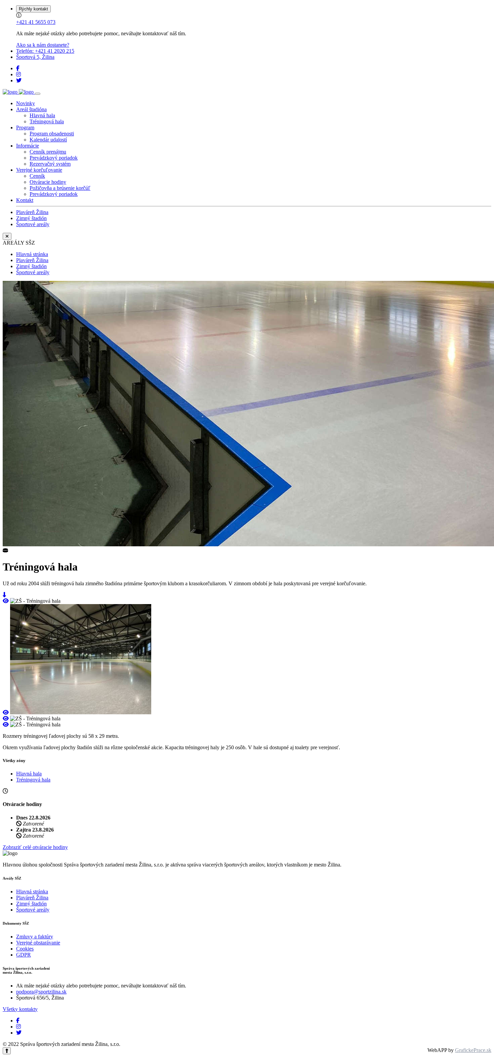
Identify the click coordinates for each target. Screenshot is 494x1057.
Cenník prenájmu (48, 152)
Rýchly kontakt (33, 8)
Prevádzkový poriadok (54, 158)
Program (25, 127)
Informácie (27, 146)
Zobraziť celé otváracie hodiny (35, 847)
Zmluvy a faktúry (34, 936)
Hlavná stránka (32, 254)
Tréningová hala (47, 121)
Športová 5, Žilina (35, 57)
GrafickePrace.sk (473, 1050)
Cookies (25, 949)
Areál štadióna (31, 109)
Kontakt (24, 200)
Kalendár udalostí (48, 139)
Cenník (37, 176)
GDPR (23, 955)
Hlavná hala (42, 115)
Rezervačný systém (50, 164)
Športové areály (32, 224)
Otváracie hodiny (48, 182)
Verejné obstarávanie (38, 942)
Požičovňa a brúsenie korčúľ (60, 188)
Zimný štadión (31, 218)
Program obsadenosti (52, 133)
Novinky (25, 103)
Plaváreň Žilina (32, 212)
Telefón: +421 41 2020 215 (45, 51)
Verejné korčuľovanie (39, 170)
